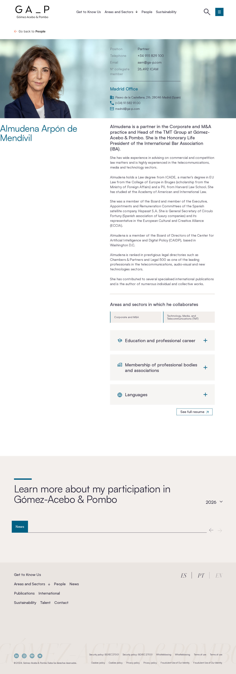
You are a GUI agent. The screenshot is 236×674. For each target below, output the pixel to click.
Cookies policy (98, 662)
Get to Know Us (88, 12)
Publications (24, 593)
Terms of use (200, 654)
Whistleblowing (163, 654)
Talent (45, 602)
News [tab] (19, 526)
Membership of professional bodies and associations (161, 367)
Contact (61, 602)
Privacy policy (133, 662)
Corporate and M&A (126, 317)
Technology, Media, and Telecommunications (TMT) (183, 317)
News (74, 584)
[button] (211, 530)
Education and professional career (160, 340)
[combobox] (214, 502)
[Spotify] (32, 655)
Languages (136, 394)
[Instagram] (24, 655)
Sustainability (166, 12)
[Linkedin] (16, 655)
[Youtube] (39, 655)
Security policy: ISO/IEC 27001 (104, 654)
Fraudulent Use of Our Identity (175, 662)
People (146, 12)
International (49, 593)
